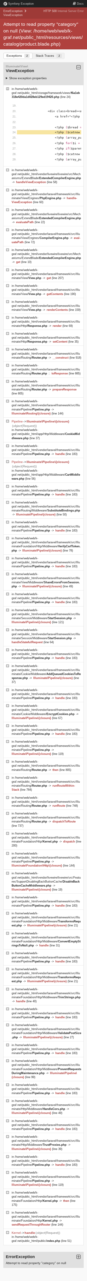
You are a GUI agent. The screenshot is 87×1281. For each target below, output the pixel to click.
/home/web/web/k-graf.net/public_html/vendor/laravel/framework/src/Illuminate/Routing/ (46, 353)
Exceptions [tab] (17, 55)
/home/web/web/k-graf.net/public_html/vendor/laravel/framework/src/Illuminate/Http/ (46, 321)
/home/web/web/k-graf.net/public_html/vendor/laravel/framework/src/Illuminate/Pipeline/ (46, 405)
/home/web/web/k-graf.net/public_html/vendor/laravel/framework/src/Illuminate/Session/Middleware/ (46, 614)
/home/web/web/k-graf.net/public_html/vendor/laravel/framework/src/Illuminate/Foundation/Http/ (46, 837)
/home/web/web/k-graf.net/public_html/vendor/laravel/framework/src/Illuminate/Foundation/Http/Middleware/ (46, 993)
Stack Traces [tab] (48, 55)
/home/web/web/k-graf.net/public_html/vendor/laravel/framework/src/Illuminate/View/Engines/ (46, 194)
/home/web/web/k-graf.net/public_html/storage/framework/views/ (46, 93)
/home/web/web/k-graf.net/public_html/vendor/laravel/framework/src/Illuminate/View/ (46, 274)
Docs (80, 3)
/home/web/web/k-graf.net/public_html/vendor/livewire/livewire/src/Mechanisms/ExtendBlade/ (46, 174)
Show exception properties (28, 78)
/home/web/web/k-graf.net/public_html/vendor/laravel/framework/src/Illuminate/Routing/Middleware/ (46, 506)
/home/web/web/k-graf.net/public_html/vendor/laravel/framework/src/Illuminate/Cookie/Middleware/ (46, 709)
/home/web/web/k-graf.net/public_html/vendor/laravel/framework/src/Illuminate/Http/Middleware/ (46, 1105)
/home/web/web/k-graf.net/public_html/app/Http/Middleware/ (46, 434)
